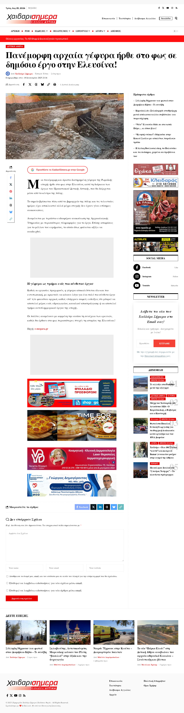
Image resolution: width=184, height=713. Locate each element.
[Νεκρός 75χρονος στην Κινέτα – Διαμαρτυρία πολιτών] (113, 632)
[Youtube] (155, 285)
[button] (176, 18)
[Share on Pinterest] (10, 191)
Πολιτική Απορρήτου (155, 356)
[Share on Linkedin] (10, 198)
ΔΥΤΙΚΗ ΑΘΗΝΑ (15, 46)
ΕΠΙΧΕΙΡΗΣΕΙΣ (157, 377)
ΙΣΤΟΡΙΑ (171, 396)
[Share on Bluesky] (42, 84)
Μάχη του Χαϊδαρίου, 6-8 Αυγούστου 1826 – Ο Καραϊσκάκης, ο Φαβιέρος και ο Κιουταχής (163, 408)
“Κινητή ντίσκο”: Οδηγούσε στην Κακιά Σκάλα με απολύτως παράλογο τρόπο (154, 138)
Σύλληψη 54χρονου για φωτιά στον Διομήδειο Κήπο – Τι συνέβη (26, 650)
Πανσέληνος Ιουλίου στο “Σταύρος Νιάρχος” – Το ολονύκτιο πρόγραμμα (162, 471)
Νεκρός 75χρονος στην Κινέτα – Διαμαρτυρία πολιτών (112, 650)
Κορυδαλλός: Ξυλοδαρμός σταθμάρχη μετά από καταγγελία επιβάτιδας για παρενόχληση (155, 114)
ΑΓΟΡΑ (154, 443)
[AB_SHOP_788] (71, 393)
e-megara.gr (41, 329)
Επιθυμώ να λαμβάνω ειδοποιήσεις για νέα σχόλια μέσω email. (46, 583)
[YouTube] (168, 8)
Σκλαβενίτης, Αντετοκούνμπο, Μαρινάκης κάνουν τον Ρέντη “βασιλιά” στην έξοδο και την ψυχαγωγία (68, 653)
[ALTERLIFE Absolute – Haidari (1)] (155, 244)
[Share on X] (30, 84)
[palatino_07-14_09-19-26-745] (71, 425)
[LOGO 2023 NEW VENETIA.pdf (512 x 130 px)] (71, 458)
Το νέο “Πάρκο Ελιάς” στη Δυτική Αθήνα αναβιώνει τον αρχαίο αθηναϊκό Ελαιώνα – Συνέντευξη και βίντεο (155, 653)
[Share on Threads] (36, 84)
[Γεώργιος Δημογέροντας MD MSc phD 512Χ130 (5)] (71, 485)
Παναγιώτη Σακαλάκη (51, 705)
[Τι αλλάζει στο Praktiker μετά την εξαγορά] (140, 384)
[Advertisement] (72, 258)
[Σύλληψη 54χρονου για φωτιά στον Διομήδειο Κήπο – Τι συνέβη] (26, 632)
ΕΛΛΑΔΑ (155, 419)
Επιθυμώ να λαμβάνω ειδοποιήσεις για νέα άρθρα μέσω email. (45, 590)
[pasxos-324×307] (155, 212)
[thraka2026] (155, 169)
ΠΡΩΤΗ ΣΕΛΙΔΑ (157, 380)
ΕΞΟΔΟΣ (154, 463)
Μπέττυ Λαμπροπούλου (64, 664)
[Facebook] (159, 8)
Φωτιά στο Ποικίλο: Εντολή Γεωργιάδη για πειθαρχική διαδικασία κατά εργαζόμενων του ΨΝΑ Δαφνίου (162, 430)
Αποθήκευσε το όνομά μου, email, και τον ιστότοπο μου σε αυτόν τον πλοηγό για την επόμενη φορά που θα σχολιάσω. (63, 576)
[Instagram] (172, 8)
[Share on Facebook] (24, 84)
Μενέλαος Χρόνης (149, 664)
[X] (163, 8)
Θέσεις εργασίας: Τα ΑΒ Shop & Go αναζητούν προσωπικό (37, 38)
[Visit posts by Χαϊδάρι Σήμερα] (8, 74)
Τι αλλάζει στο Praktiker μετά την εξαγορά (162, 386)
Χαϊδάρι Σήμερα (24, 73)
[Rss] (176, 8)
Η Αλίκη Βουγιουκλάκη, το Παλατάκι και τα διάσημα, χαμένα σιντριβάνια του (155, 152)
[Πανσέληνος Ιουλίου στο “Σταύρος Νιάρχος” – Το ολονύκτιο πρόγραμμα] (140, 470)
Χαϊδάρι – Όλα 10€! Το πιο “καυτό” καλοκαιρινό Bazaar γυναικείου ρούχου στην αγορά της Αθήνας (163, 452)
